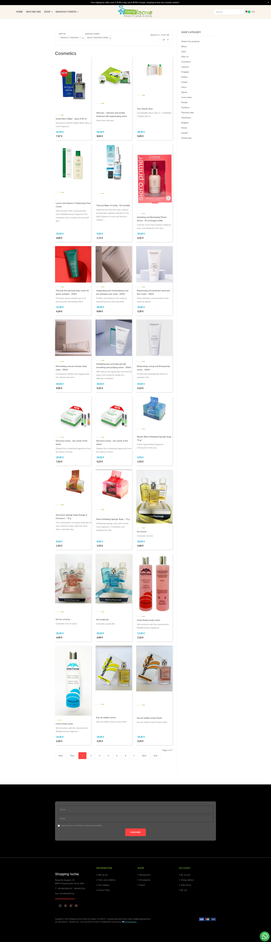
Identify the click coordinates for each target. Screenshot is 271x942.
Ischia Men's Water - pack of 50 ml (71, 119)
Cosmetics (186, 62)
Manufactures (144, 875)
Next (144, 756)
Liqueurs (185, 67)
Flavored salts (187, 112)
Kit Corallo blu (102, 619)
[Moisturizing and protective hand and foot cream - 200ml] (154, 264)
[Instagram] (76, 905)
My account (185, 875)
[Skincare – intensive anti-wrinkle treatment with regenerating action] (114, 75)
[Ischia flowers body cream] (154, 583)
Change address (187, 880)
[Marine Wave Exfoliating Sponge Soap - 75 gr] (154, 408)
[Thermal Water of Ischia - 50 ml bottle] (114, 162)
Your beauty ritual (145, 109)
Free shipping (103, 885)
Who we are (33, 12)
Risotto (184, 102)
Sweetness (186, 117)
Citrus (183, 87)
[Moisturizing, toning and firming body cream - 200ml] (154, 337)
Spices (184, 92)
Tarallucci (185, 107)
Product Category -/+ (70, 38)
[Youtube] (71, 905)
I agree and (81, 825)
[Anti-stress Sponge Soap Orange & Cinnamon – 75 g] (73, 482)
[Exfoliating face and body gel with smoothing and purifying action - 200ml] (114, 337)
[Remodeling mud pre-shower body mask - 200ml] (73, 337)
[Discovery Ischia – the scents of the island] (73, 414)
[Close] (268, 2)
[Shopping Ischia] (135, 11)
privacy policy (95, 825)
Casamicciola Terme (115, 919)
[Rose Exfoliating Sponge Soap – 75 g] (114, 484)
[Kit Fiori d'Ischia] (73, 578)
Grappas (185, 72)
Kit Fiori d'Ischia (63, 619)
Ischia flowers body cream (148, 620)
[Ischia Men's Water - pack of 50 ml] (73, 83)
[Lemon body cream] (73, 680)
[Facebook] (60, 905)
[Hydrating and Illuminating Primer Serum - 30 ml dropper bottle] (154, 176)
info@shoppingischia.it (65, 899)
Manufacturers (66, 12)
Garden (184, 133)
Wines (184, 46)
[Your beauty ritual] (154, 68)
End (155, 756)
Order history (186, 885)
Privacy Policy (104, 890)
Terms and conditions (107, 880)
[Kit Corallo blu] (114, 578)
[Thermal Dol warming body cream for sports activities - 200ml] (73, 264)
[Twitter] (65, 905)
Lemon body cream (64, 724)
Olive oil (184, 56)
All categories (144, 880)
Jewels (184, 82)
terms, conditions (75, 825)
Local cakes (186, 97)
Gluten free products (190, 41)
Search (142, 885)
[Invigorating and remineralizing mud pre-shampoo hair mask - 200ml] (114, 264)
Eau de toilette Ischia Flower (149, 718)
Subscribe (135, 832)
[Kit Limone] (154, 496)
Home (19, 12)
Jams (183, 51)
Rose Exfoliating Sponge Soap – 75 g (113, 519)
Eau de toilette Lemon (106, 717)
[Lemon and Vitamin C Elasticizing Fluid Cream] (73, 162)
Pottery (184, 77)
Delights (184, 123)
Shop (47, 12)
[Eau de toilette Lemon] (114, 668)
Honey (184, 128)
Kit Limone (141, 531)
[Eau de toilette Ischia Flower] (154, 668)
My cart (184, 890)
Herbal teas (186, 138)
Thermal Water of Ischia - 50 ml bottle (113, 205)
